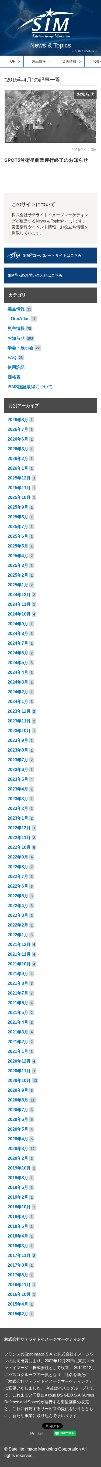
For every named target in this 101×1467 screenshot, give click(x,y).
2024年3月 (18, 682)
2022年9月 (18, 857)
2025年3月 (18, 565)
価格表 (14, 377)
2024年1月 (18, 701)
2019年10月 (19, 1168)
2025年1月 (18, 585)
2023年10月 (19, 730)
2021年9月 (18, 973)
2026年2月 (18, 458)
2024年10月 (19, 614)
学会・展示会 (20, 348)
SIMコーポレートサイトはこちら (52, 255)
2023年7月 (18, 760)
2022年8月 (18, 866)
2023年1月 (18, 818)
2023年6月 (18, 769)
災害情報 (69, 61)
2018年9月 (18, 1216)
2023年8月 (18, 750)
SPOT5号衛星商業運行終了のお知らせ (46, 160)
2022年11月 (19, 837)
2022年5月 (18, 896)
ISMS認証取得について (30, 386)
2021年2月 (18, 1041)
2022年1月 (18, 934)
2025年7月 (18, 526)
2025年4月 (18, 555)
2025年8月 (18, 517)
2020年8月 (18, 1100)
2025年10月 (19, 497)
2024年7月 (18, 643)
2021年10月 (19, 964)
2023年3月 (18, 798)
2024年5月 (18, 662)
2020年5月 (18, 1129)
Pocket (36, 1433)
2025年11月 (19, 487)
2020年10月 (19, 1080)
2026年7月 (18, 429)
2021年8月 (18, 983)
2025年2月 (18, 575)
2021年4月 (18, 1022)
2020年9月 (18, 1090)
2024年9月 (18, 623)
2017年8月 (18, 1265)
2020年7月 (18, 1109)
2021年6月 (18, 1002)
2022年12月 (19, 828)
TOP (11, 61)
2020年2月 (18, 1158)
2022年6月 (18, 886)
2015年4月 (18, 1304)
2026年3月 (18, 449)
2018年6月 (18, 1226)
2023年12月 (19, 711)
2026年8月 (18, 419)
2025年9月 (18, 507)
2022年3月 (18, 915)
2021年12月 (19, 944)
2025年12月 (19, 478)
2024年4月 (18, 672)
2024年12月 (19, 594)
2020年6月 (18, 1119)
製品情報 (39, 61)
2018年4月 (18, 1236)
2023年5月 (18, 779)
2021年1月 (18, 1051)
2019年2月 (18, 1197)
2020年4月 (18, 1139)
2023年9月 (18, 740)
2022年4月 (18, 905)
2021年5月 (18, 1012)
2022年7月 (18, 876)
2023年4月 (18, 789)
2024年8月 (18, 633)
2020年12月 (19, 1061)
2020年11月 (19, 1071)
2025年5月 (18, 546)
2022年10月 (19, 847)
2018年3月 (18, 1245)
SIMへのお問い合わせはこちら (35, 275)
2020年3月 (18, 1148)
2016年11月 (19, 1284)
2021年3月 (18, 1032)
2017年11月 (19, 1255)
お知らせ (85, 94)
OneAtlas (20, 318)
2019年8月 (18, 1177)
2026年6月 (18, 439)
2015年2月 (18, 1313)
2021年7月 (18, 993)
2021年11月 (19, 954)
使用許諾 (16, 367)
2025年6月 (18, 536)
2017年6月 (18, 1275)
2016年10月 (19, 1294)
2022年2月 (18, 925)
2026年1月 (18, 468)
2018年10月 (19, 1207)
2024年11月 (19, 604)
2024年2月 (18, 691)
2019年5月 (18, 1187)
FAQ (12, 357)
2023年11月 (19, 721)
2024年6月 (18, 653)
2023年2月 (18, 808)
